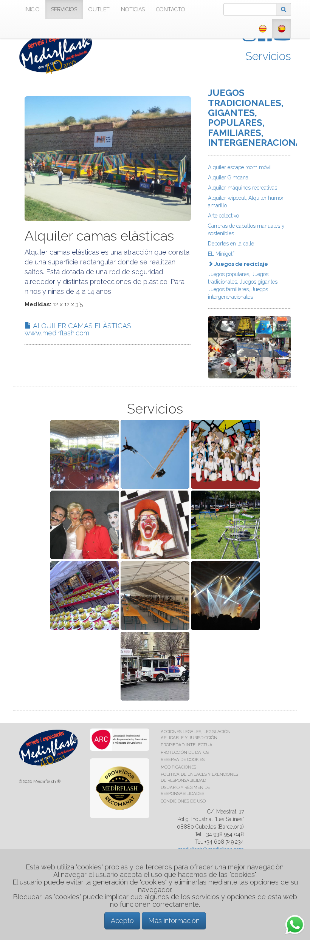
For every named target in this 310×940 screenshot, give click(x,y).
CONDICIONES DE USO (183, 801)
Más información (174, 921)
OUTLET (99, 9)
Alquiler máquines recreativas (242, 188)
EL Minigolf (221, 254)
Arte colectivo (223, 216)
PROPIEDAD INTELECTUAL (188, 744)
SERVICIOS (64, 9)
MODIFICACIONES (178, 767)
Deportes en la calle (231, 244)
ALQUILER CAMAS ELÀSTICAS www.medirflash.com (78, 329)
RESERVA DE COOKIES (183, 759)
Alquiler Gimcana (228, 177)
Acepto (122, 921)
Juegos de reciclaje (240, 264)
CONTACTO (170, 9)
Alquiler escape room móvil (240, 167)
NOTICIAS (133, 9)
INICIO (32, 9)
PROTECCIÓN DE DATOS (185, 752)
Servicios (268, 56)
